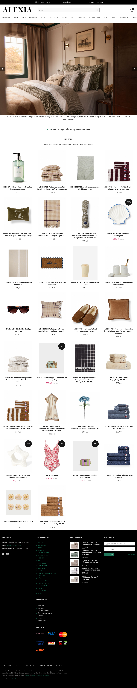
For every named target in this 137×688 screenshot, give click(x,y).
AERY (40, 548)
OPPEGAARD (42, 575)
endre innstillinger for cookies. (40, 675)
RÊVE (40, 578)
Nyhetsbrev (52, 666)
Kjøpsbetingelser (15, 666)
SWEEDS (41, 588)
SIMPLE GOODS (43, 583)
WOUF (40, 593)
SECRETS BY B (43, 580)
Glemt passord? (131, 554)
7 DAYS (40, 543)
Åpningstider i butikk (45, 613)
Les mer (27, 675)
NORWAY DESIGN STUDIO (47, 573)
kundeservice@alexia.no (14, 545)
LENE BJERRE (42, 565)
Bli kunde (41, 608)
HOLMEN (41, 558)
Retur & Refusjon (43, 610)
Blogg (61, 666)
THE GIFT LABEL (43, 591)
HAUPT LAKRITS (43, 553)
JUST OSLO (42, 563)
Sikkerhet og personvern (35, 666)
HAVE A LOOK (43, 555)
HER (49, 129)
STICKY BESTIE (43, 586)
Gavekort (41, 618)
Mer (135, 18)
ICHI (39, 560)
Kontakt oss (42, 621)
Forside (41, 605)
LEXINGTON (42, 568)
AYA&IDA (41, 550)
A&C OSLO (42, 545)
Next (134, 69)
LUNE (40, 570)
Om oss (40, 615)
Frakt (4, 666)
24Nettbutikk (12, 679)
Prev (2, 69)
